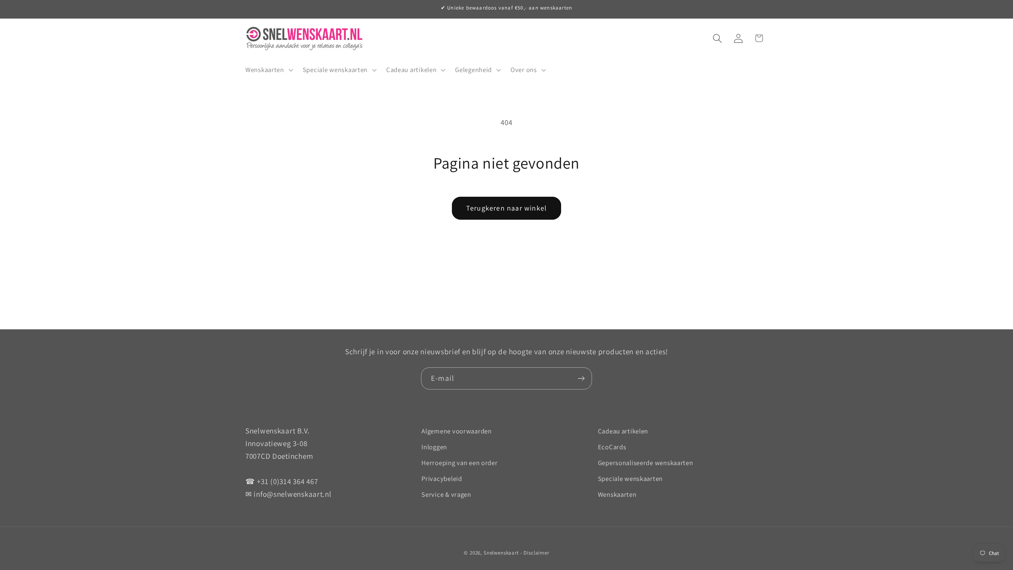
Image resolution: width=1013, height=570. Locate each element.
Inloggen (434, 447)
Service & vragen (446, 494)
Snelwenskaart (501, 552)
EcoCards (612, 447)
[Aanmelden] (581, 378)
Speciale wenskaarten (630, 478)
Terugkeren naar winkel (506, 208)
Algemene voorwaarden (456, 431)
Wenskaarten (617, 494)
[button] (268, 70)
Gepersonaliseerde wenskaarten (645, 462)
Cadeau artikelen (623, 431)
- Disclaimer (534, 552)
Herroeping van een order (459, 462)
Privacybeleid (441, 478)
